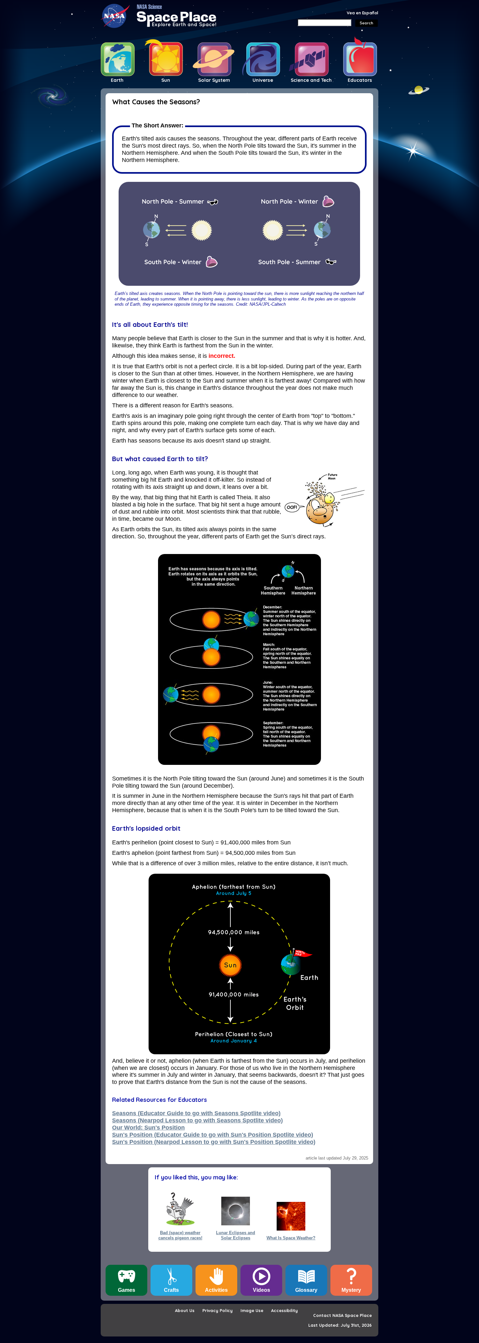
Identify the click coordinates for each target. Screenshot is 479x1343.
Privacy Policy (217, 1310)
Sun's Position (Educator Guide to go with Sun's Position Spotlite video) (212, 1134)
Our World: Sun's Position (148, 1127)
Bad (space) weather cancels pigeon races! (180, 1235)
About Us (185, 1310)
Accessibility (284, 1310)
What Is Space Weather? (291, 1237)
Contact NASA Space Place (342, 1315)
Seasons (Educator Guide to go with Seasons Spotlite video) (196, 1113)
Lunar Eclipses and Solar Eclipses (235, 1235)
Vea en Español (362, 12)
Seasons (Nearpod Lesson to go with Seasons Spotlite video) (197, 1120)
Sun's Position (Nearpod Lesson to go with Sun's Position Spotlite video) (213, 1142)
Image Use (251, 1310)
